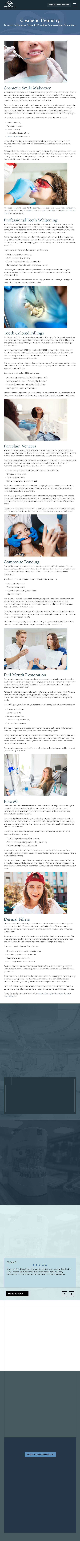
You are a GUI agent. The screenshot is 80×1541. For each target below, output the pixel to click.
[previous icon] (64, 1293)
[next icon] (71, 1293)
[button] (74, 4)
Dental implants (14, 136)
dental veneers (33, 211)
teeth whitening (48, 211)
